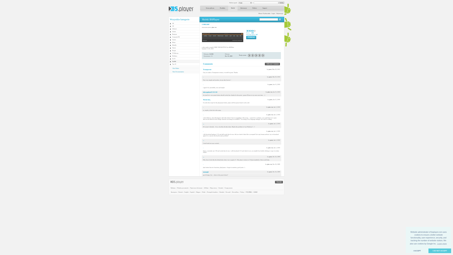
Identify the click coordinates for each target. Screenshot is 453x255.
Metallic (174, 45)
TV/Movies (175, 53)
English (186, 192)
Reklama (173, 188)
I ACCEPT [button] (417, 251)
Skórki (233, 8)
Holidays (174, 56)
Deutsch (180, 192)
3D (173, 26)
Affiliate (206, 188)
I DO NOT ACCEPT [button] (440, 251)
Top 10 (174, 64)
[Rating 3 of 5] (256, 55)
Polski (203, 192)
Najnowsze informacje (196, 188)
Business (174, 34)
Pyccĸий (228, 192)
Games (174, 39)
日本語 (255, 192)
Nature (174, 48)
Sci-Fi (173, 58)
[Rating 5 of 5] (263, 55)
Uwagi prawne (229, 188)
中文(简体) (249, 192)
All (173, 23)
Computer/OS (176, 37)
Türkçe (242, 192)
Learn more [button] (442, 244)
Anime (174, 31)
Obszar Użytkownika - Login (266, 13)
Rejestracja (280, 13)
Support (264, 8)
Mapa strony (213, 188)
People (174, 50)
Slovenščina (235, 192)
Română (222, 192)
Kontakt (221, 188)
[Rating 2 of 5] (253, 55)
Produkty (222, 8)
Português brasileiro (212, 192)
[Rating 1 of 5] (249, 55)
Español (192, 192)
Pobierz (254, 8)
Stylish (174, 61)
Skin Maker (175, 68)
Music (174, 42)
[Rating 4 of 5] (259, 55)
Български (174, 192)
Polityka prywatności (183, 188)
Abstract (174, 29)
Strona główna (210, 8)
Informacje (243, 8)
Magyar (198, 192)
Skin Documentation (178, 72)
